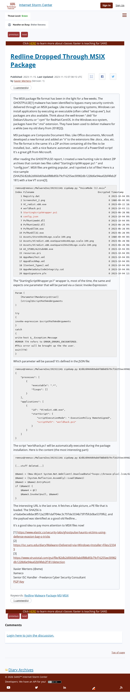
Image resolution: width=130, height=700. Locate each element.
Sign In (107, 5)
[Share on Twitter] (113, 76)
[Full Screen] (91, 76)
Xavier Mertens (22, 80)
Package (51, 595)
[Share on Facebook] (102, 76)
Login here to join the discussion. (30, 635)
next (24, 34)
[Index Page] (11, 5)
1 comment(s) (21, 87)
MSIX (65, 595)
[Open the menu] (124, 15)
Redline (29, 595)
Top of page (118, 652)
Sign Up (120, 5)
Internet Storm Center (35, 5)
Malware (40, 595)
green (25, 16)
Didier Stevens (38, 24)
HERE (32, 43)
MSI (59, 595)
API (35, 681)
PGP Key (18, 581)
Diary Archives (20, 669)
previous (14, 34)
